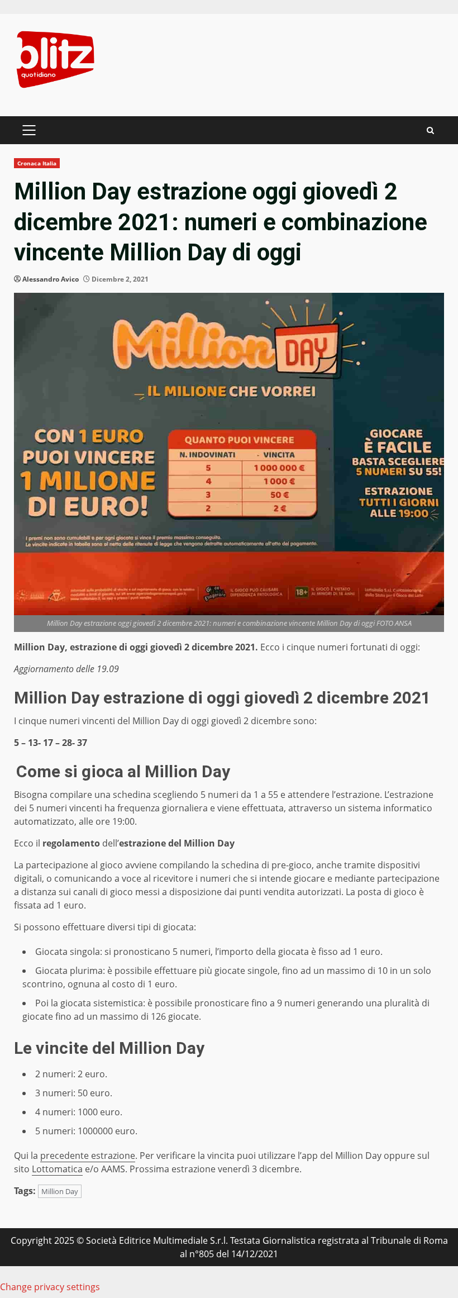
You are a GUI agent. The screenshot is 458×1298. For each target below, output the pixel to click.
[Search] (430, 130)
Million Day (59, 1191)
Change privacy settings (50, 1287)
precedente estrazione (87, 1155)
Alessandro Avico (50, 279)
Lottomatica (57, 1169)
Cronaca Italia (36, 163)
